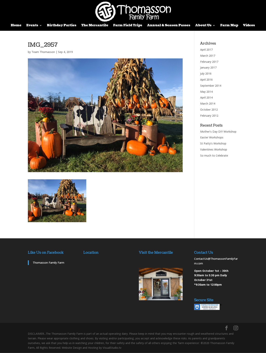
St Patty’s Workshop (213, 143)
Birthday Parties (61, 25)
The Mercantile (94, 25)
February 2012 (209, 115)
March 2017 (207, 55)
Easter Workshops (211, 137)
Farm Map (229, 25)
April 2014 (206, 97)
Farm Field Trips (127, 25)
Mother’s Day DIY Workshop (218, 131)
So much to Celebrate (214, 155)
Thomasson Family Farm (48, 262)
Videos (249, 25)
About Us (203, 25)
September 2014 (210, 85)
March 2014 (207, 103)
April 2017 (206, 49)
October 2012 (209, 109)
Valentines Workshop (213, 149)
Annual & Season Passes (168, 25)
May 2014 (206, 91)
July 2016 (205, 73)
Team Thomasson (43, 52)
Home (16, 25)
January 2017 (208, 67)
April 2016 (206, 79)
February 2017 (209, 61)
